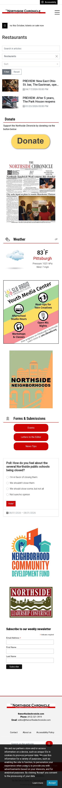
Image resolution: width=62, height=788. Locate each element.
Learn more (38, 783)
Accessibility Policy (45, 732)
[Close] (56, 56)
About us (27, 732)
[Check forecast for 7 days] (14, 259)
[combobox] (31, 64)
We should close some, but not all (27, 488)
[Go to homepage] (23, 13)
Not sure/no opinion (20, 494)
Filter (6, 71)
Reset (17, 71)
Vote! (11, 503)
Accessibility (50, 2)
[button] (56, 239)
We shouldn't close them (22, 483)
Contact (14, 732)
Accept (52, 783)
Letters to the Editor (31, 437)
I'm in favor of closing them (23, 477)
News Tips (31, 446)
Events (31, 427)
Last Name (11, 656)
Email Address (13, 638)
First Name (11, 647)
